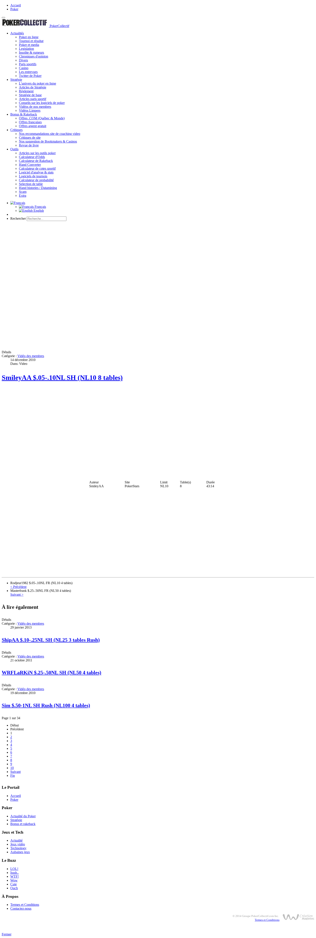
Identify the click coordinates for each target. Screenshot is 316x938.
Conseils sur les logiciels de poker (42, 103)
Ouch (14, 888)
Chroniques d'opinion (33, 56)
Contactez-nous (20, 908)
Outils (14, 149)
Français (40, 207)
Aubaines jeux (20, 852)
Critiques (16, 130)
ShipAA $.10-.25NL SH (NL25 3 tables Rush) (51, 640)
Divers (23, 60)
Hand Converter (30, 164)
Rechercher (18, 218)
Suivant (15, 772)
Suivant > (16, 594)
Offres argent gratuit (32, 126)
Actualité (16, 840)
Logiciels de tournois (33, 176)
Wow (14, 880)
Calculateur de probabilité (36, 180)
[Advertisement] (158, 254)
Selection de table (31, 184)
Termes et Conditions (24, 904)
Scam (22, 191)
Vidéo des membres (30, 356)
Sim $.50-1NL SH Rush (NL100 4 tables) (46, 705)
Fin (12, 775)
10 (12, 768)
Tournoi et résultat (31, 41)
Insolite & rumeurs (31, 52)
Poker (14, 9)
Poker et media (29, 45)
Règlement (26, 91)
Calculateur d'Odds (32, 157)
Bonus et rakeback (22, 824)
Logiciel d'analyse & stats (36, 172)
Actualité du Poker (23, 816)
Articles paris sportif (32, 99)
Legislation (26, 48)
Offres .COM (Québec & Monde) (42, 118)
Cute (13, 884)
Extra (22, 195)
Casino (23, 68)
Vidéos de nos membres (35, 106)
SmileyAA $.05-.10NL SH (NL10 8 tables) (62, 377)
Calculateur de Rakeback (36, 161)
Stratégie (16, 79)
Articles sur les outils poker (37, 153)
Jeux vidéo (17, 844)
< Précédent (18, 587)
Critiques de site (30, 137)
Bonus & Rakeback (23, 114)
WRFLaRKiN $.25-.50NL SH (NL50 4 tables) (51, 672)
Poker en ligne (28, 37)
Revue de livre (29, 145)
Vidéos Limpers (29, 110)
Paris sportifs (27, 64)
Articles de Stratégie (32, 87)
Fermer (6, 934)
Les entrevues (28, 72)
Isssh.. (14, 872)
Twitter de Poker (30, 76)
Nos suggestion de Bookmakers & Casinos (48, 141)
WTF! (14, 876)
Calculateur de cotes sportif (37, 168)
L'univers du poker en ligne (37, 83)
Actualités (17, 33)
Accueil (15, 5)
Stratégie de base (30, 95)
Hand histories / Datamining (38, 188)
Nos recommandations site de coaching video (49, 134)
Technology (18, 848)
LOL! (14, 869)
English (38, 210)
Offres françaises (30, 122)
